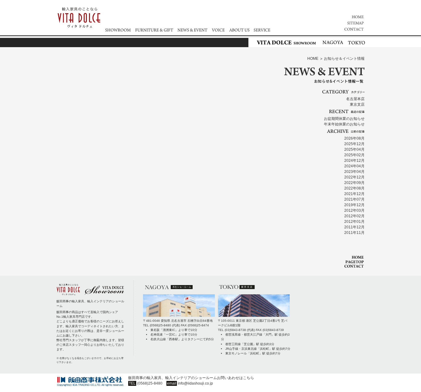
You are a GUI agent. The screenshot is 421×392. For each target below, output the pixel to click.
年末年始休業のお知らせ (344, 124)
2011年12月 (354, 227)
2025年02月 (354, 155)
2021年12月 (354, 194)
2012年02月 (354, 216)
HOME (312, 58)
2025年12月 (354, 144)
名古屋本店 (355, 99)
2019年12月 (354, 205)
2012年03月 (354, 210)
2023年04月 (354, 171)
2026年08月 (354, 138)
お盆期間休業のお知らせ (344, 118)
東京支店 (357, 104)
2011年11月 (354, 233)
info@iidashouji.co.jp (195, 383)
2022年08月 (354, 188)
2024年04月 (354, 166)
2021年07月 (354, 199)
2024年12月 (354, 160)
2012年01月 (354, 221)
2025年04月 (354, 149)
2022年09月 (354, 183)
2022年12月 (354, 177)
